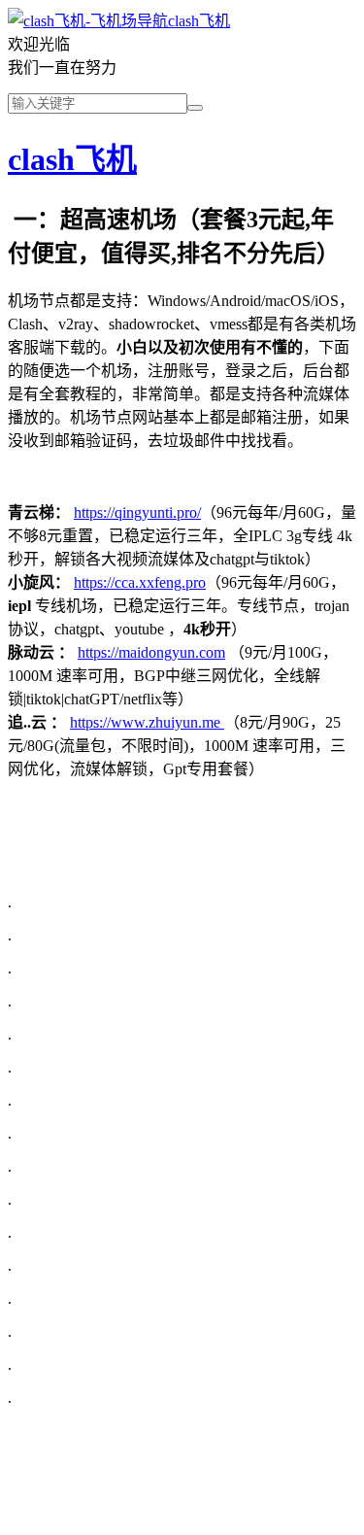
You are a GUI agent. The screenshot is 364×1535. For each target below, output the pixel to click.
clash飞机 (199, 21)
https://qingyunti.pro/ (137, 512)
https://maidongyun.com (151, 652)
